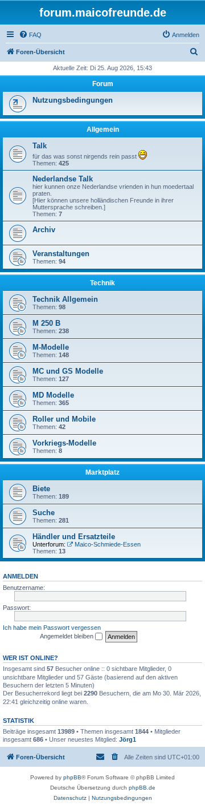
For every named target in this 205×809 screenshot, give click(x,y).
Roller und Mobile (64, 419)
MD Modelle (53, 395)
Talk (39, 145)
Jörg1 (127, 739)
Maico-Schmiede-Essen (108, 544)
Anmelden (20, 576)
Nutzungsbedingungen (72, 100)
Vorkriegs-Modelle (64, 443)
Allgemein (103, 130)
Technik (102, 283)
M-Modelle (50, 347)
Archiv (43, 229)
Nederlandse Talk (62, 179)
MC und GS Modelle (67, 371)
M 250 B (46, 323)
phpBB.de (142, 787)
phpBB (72, 777)
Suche (43, 512)
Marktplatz (102, 472)
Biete (41, 488)
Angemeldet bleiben (67, 636)
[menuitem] (30, 35)
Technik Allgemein (65, 299)
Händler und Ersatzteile (73, 536)
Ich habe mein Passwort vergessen (52, 627)
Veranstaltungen (60, 253)
